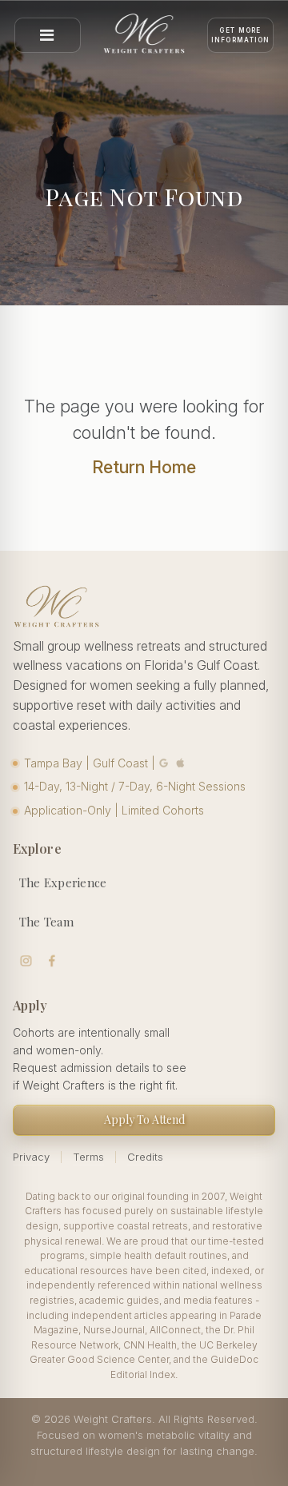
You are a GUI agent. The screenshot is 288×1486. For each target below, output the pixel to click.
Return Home (144, 466)
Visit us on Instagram (26, 961)
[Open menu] (47, 35)
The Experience (63, 882)
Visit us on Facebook (52, 961)
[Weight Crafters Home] (144, 36)
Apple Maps (180, 763)
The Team (46, 922)
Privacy (31, 1156)
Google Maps (164, 763)
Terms (88, 1156)
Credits (145, 1156)
